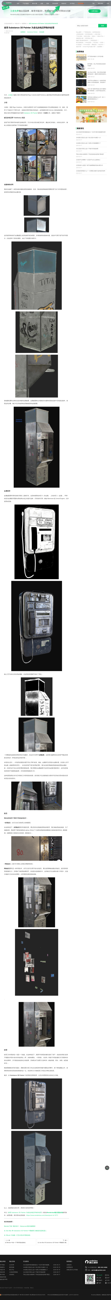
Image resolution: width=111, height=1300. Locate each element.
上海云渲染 (97, 34)
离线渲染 (94, 44)
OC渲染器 (79, 44)
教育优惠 (11, 1267)
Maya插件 (79, 32)
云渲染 (101, 42)
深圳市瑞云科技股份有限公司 (12, 1294)
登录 (108, 3)
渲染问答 (2, 1272)
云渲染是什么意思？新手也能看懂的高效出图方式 (89, 165)
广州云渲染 (79, 36)
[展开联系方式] (107, 1168)
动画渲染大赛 (79, 38)
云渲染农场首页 (8, 23)
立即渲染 (94, 11)
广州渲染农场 (87, 32)
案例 (47, 3)
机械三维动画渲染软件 (82, 40)
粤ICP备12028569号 (24, 1294)
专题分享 (17, 23)
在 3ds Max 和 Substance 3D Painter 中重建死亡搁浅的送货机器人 (25, 1231)
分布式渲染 (88, 42)
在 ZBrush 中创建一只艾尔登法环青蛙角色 (17, 1235)
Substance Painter (32, 32)
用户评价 (2, 1274)
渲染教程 (99, 46)
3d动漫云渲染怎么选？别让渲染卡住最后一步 (88, 137)
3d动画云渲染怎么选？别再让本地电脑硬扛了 (88, 143)
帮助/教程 (100, 3)
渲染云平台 (100, 36)
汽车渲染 (95, 42)
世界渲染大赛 (88, 38)
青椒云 (32, 1287)
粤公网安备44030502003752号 (37, 1294)
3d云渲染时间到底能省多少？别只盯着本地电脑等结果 (91, 132)
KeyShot (100, 44)
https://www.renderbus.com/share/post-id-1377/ (42, 1215)
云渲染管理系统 (13, 1272)
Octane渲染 (86, 44)
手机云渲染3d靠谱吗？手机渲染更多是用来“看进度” (90, 154)
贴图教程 (24, 23)
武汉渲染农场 (88, 34)
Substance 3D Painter (30, 113)
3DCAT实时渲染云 (18, 1287)
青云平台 (11, 1269)
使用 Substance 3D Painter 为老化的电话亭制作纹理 (43, 23)
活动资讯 (11, 1274)
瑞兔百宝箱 (3, 1277)
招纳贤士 (2, 1267)
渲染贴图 (41, 32)
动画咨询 (69, 1265)
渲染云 (93, 36)
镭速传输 (26, 1287)
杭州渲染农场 (96, 32)
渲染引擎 (78, 46)
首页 (18, 3)
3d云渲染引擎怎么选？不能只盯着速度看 (87, 148)
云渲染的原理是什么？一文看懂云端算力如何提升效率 (90, 171)
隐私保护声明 (3, 1279)
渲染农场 (98, 1294)
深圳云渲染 (87, 36)
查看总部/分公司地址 (72, 1269)
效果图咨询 (70, 1267)
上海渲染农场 (79, 34)
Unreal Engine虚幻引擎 (89, 46)
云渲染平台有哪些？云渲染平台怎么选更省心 (88, 159)
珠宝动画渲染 (79, 42)
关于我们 (72, 3)
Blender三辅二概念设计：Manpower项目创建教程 (19, 1226)
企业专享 (11, 1265)
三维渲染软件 (93, 40)
